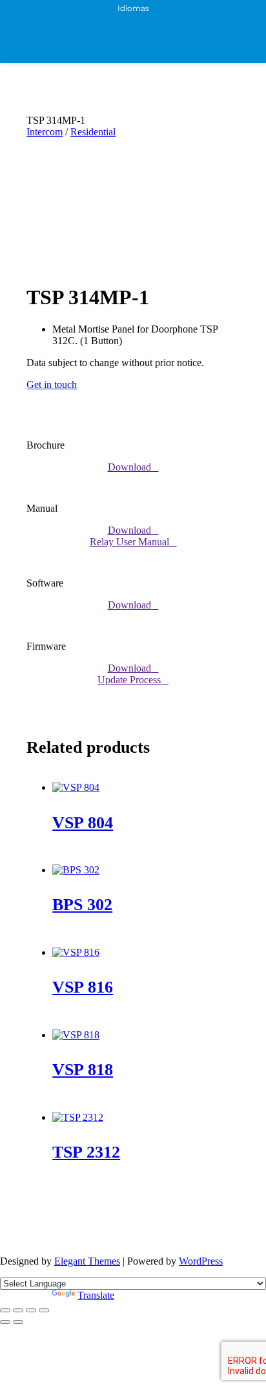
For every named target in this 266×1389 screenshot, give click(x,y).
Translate (95, 1295)
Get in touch (51, 384)
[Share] (31, 1310)
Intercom (44, 131)
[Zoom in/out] (5, 1310)
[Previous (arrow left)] (5, 1322)
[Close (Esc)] (44, 1310)
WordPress (201, 1261)
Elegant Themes (87, 1261)
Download (129, 466)
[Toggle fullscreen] (18, 1310)
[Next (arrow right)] (18, 1322)
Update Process (129, 679)
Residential (93, 131)
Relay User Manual (129, 541)
